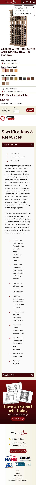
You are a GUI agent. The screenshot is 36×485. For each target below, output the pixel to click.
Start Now (16, 419)
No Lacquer (8, 92)
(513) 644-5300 (18, 439)
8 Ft (18, 63)
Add (29, 110)
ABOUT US (18, 470)
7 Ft (12, 63)
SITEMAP (18, 473)
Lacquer (19, 92)
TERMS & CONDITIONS (18, 478)
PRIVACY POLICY (18, 475)
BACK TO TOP (17, 451)
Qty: (15, 108)
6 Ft (5, 63)
